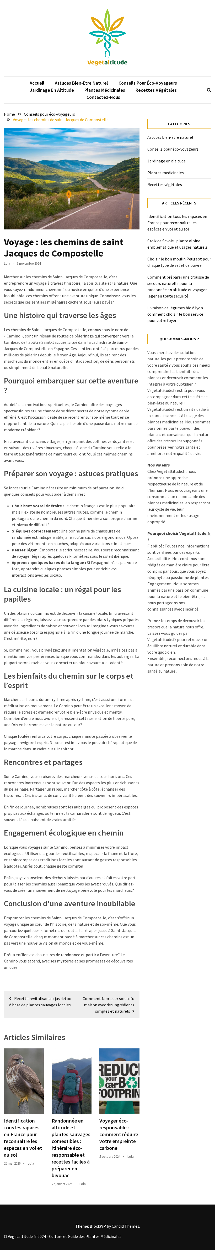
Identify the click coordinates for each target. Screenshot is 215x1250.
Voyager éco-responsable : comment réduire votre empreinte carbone (118, 1134)
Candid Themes (125, 1226)
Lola (7, 263)
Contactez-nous (103, 97)
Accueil (37, 83)
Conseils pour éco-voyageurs (148, 83)
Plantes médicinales (104, 90)
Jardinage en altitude (52, 90)
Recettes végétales (156, 90)
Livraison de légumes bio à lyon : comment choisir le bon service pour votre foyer (176, 314)
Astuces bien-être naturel (81, 83)
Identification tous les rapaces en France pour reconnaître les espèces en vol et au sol (23, 1137)
